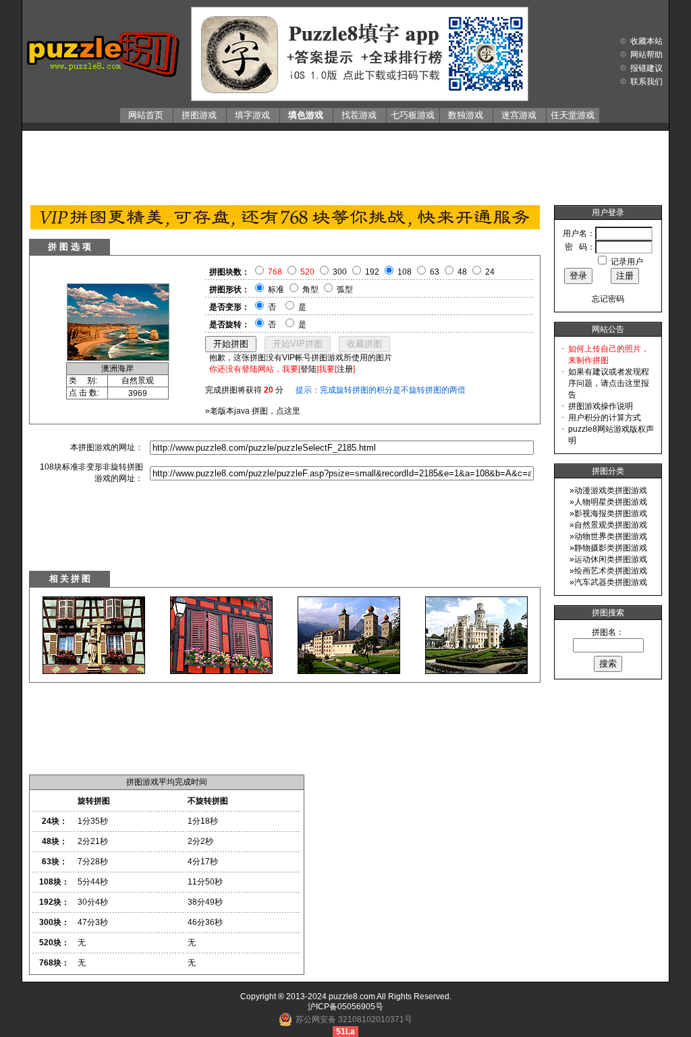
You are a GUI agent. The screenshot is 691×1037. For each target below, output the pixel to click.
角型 (310, 289)
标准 (276, 289)
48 (462, 272)
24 (490, 272)
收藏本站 (646, 41)
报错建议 (646, 68)
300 (340, 272)
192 (372, 272)
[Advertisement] (345, 164)
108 (404, 272)
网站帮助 (646, 54)
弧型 (345, 289)
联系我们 (646, 81)
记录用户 (627, 262)
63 (434, 272)
